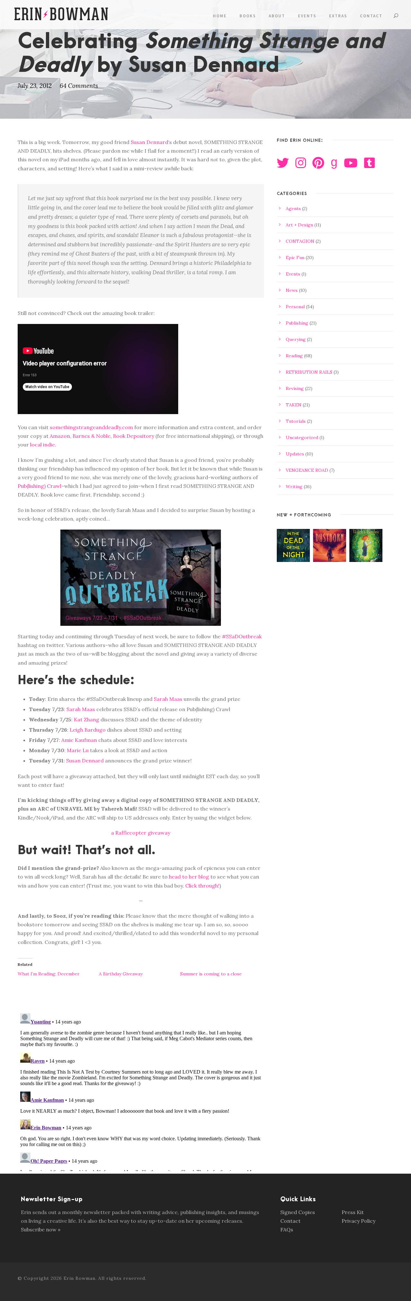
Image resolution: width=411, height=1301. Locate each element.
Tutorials (296, 421)
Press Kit (353, 1212)
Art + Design (299, 225)
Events (307, 16)
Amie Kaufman (79, 740)
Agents (293, 208)
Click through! (202, 885)
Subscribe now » (40, 1229)
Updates (295, 454)
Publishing (297, 323)
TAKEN (294, 405)
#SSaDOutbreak (242, 636)
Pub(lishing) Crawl (39, 486)
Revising (295, 388)
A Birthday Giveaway (121, 974)
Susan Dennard (149, 142)
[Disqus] (141, 1091)
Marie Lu (78, 750)
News (292, 290)
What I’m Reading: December (49, 974)
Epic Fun (295, 257)
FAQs (286, 1229)
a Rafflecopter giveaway (140, 832)
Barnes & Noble (91, 436)
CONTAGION (300, 241)
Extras (338, 16)
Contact (371, 16)
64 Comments (79, 85)
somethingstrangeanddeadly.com (91, 427)
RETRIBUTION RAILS (309, 372)
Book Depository (133, 436)
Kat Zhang (86, 719)
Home (220, 16)
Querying (296, 339)
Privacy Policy (358, 1221)
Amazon (60, 436)
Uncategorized (302, 437)
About (277, 16)
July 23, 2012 (35, 85)
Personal (295, 307)
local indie (42, 444)
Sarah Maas (168, 699)
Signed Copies (297, 1212)
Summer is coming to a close (211, 974)
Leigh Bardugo (88, 730)
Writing (294, 486)
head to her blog (189, 876)
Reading (294, 356)
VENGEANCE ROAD (307, 470)
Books (248, 16)
